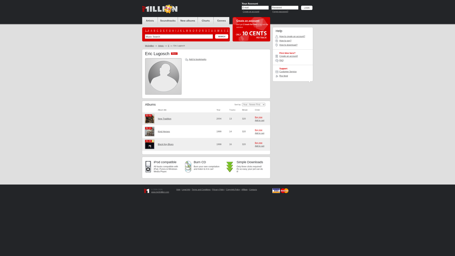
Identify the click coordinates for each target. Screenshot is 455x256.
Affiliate (245, 189)
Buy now (258, 117)
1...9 (147, 30)
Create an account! (251, 11)
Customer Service (288, 71)
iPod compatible (165, 162)
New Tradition (164, 119)
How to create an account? (292, 36)
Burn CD (200, 162)
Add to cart (259, 120)
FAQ (281, 60)
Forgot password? (280, 11)
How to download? (288, 45)
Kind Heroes (164, 131)
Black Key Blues (165, 144)
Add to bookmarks (197, 59)
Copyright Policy (233, 189)
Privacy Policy (218, 189)
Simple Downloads (250, 162)
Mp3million (149, 46)
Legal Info (186, 189)
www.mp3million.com (160, 192)
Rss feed (283, 76)
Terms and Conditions (201, 189)
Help (178, 189)
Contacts (253, 189)
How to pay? (285, 40)
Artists (161, 46)
